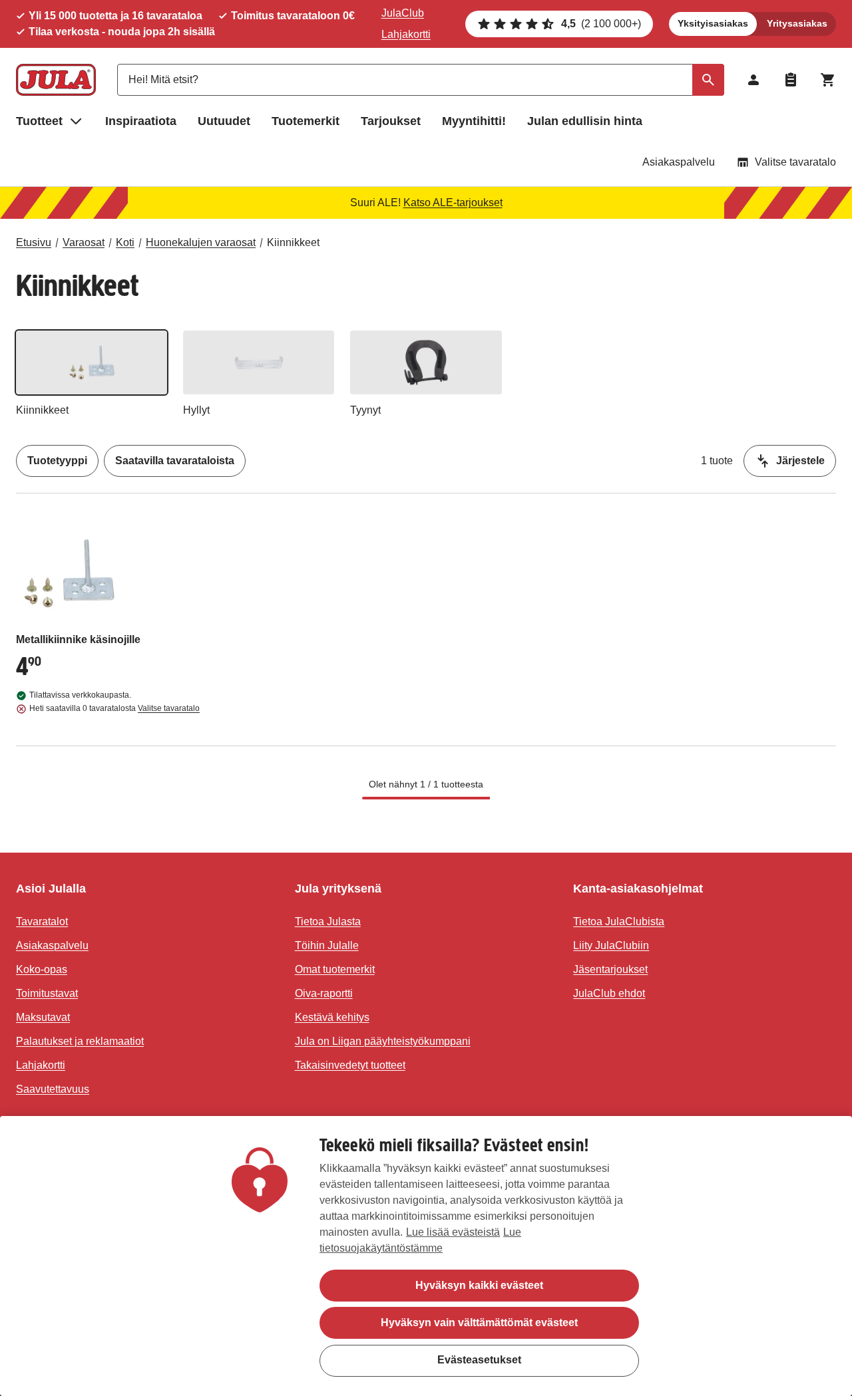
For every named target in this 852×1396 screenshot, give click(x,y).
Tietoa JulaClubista (618, 921)
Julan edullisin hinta (584, 121)
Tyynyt (365, 410)
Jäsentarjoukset (610, 969)
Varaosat (84, 242)
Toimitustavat (47, 993)
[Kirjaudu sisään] (753, 80)
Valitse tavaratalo (795, 162)
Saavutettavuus (52, 1089)
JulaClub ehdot (609, 993)
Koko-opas (41, 969)
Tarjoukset (391, 121)
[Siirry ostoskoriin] (828, 80)
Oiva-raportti (324, 993)
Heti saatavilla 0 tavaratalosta (114, 708)
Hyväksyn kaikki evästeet (479, 1285)
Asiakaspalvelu (678, 162)
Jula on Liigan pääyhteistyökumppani (383, 1041)
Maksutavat (43, 1017)
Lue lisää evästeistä (453, 1232)
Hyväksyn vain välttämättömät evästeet (479, 1322)
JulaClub (402, 13)
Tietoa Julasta (328, 921)
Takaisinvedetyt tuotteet (350, 1065)
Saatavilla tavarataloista (174, 460)
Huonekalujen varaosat (201, 242)
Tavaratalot (42, 921)
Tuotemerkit (305, 121)
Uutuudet (224, 121)
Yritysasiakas (797, 23)
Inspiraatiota (140, 121)
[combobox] (420, 80)
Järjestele (800, 460)
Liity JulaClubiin (611, 945)
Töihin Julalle (327, 945)
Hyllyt (196, 410)
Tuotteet (39, 121)
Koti (125, 242)
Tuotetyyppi (57, 460)
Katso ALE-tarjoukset (453, 202)
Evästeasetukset (479, 1359)
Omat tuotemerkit (335, 969)
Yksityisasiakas (713, 23)
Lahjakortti (406, 34)
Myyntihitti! (474, 121)
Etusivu (33, 242)
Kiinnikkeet (293, 242)
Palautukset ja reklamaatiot (80, 1041)
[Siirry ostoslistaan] (791, 80)
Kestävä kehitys (332, 1017)
